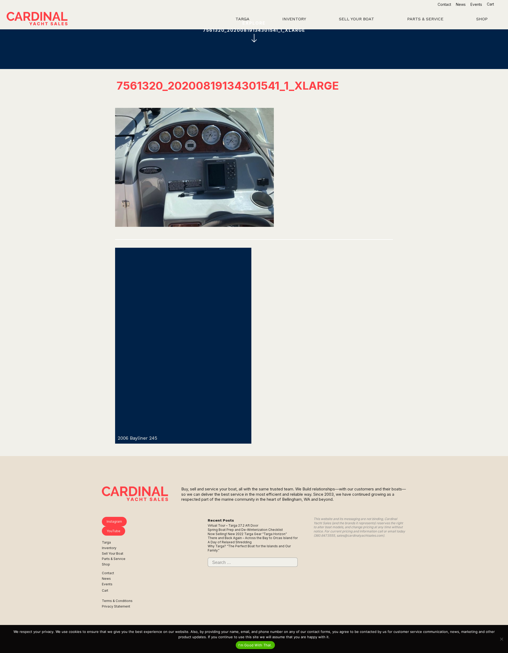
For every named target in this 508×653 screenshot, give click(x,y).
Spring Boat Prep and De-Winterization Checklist (245, 530)
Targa (106, 542)
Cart (491, 4)
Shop (106, 564)
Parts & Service (113, 559)
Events (476, 4)
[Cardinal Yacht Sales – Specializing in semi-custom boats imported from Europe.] (37, 19)
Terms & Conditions (117, 601)
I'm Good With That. (255, 645)
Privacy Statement (116, 606)
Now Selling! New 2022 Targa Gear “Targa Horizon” (247, 534)
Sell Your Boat (112, 553)
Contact (444, 4)
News (461, 4)
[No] (501, 639)
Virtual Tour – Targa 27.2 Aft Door (233, 525)
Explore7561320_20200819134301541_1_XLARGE (254, 26)
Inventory (109, 548)
